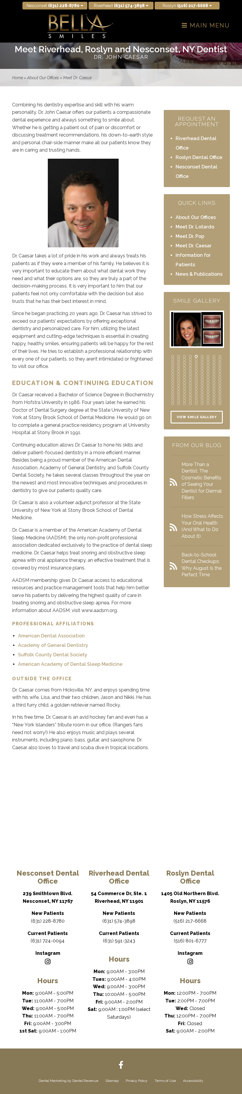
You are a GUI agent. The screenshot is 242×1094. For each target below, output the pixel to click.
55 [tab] (172, 374)
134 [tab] (213, 397)
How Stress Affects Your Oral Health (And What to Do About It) (202, 526)
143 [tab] (213, 400)
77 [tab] (196, 380)
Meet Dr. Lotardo (195, 227)
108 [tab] (219, 388)
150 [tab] (202, 403)
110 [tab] (178, 391)
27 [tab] (219, 362)
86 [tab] (196, 383)
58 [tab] (190, 374)
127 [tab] (172, 397)
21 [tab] (184, 362)
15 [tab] (202, 359)
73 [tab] (172, 380)
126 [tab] (219, 394)
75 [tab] (184, 380)
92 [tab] (178, 385)
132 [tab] (202, 397)
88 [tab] (208, 383)
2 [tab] (178, 356)
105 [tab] (202, 388)
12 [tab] (184, 359)
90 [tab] (219, 383)
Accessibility (193, 1081)
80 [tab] (213, 380)
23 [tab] (196, 362)
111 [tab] (184, 391)
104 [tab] (196, 388)
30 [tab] (184, 365)
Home (17, 77)
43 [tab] (208, 368)
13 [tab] (190, 359)
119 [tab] (178, 394)
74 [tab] (178, 380)
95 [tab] (196, 385)
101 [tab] (178, 388)
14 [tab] (196, 359)
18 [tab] (219, 359)
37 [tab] (172, 368)
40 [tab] (190, 368)
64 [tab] (172, 377)
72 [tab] (219, 377)
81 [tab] (219, 380)
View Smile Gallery (197, 417)
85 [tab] (190, 383)
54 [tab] (219, 371)
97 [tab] (208, 385)
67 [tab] (190, 377)
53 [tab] (213, 371)
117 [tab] (219, 391)
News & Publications (199, 274)
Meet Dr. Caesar (194, 246)
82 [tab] (172, 383)
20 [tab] (178, 362)
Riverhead (119, 5)
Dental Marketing (52, 1081)
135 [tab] (219, 397)
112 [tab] (190, 391)
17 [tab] (213, 359)
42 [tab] (202, 368)
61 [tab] (208, 374)
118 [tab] (172, 394)
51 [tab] (202, 371)
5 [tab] (196, 356)
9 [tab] (219, 356)
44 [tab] (213, 368)
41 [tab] (196, 368)
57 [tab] (184, 374)
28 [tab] (172, 365)
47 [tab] (178, 371)
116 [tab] (213, 391)
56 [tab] (178, 374)
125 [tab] (213, 394)
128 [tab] (178, 397)
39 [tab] (184, 368)
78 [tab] (202, 380)
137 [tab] (178, 400)
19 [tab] (172, 362)
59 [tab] (196, 374)
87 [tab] (202, 383)
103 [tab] (190, 388)
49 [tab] (190, 371)
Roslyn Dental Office (199, 157)
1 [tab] (172, 356)
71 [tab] (213, 377)
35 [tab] (213, 365)
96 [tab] (202, 385)
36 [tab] (219, 365)
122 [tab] (196, 394)
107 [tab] (213, 388)
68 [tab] (196, 377)
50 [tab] (196, 371)
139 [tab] (190, 400)
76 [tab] (190, 380)
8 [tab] (213, 356)
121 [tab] (190, 394)
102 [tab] (184, 388)
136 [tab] (172, 400)
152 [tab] (213, 403)
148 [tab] (190, 403)
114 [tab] (202, 391)
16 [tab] (208, 359)
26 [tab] (213, 362)
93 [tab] (184, 385)
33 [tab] (202, 365)
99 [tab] (219, 385)
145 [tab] (172, 403)
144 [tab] (219, 400)
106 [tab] (208, 388)
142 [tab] (208, 400)
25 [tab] (208, 362)
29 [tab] (178, 365)
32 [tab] (196, 365)
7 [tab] (208, 356)
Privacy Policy (137, 1081)
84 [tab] (184, 383)
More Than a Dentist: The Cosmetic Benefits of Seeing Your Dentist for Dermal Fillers (202, 481)
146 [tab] (178, 403)
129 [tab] (184, 397)
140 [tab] (196, 400)
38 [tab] (178, 368)
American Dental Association (51, 636)
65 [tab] (178, 377)
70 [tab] (208, 377)
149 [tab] (196, 403)
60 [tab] (202, 374)
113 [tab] (196, 391)
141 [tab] (202, 400)
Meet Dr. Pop (190, 236)
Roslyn (185, 5)
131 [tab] (196, 397)
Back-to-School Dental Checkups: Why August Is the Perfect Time (202, 564)
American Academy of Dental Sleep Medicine (70, 664)
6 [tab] (202, 356)
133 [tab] (208, 397)
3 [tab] (184, 356)
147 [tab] (184, 403)
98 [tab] (213, 385)
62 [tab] (213, 374)
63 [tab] (219, 374)
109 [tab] (172, 391)
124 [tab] (208, 394)
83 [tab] (178, 383)
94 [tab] (190, 385)
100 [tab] (172, 388)
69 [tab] (202, 377)
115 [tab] (208, 391)
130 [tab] (190, 397)
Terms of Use (165, 1081)
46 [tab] (172, 371)
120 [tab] (184, 394)
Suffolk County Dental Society (52, 655)
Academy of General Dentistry (53, 645)
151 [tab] (208, 403)
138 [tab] (184, 400)
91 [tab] (172, 385)
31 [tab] (190, 365)
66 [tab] (184, 377)
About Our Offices (43, 77)
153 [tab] (219, 403)
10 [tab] (172, 359)
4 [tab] (190, 356)
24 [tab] (202, 362)
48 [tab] (184, 371)
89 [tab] (213, 383)
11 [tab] (178, 359)
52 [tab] (208, 371)
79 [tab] (208, 380)
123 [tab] (202, 394)
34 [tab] (208, 365)
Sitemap (112, 1081)
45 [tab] (219, 368)
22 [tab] (190, 362)
